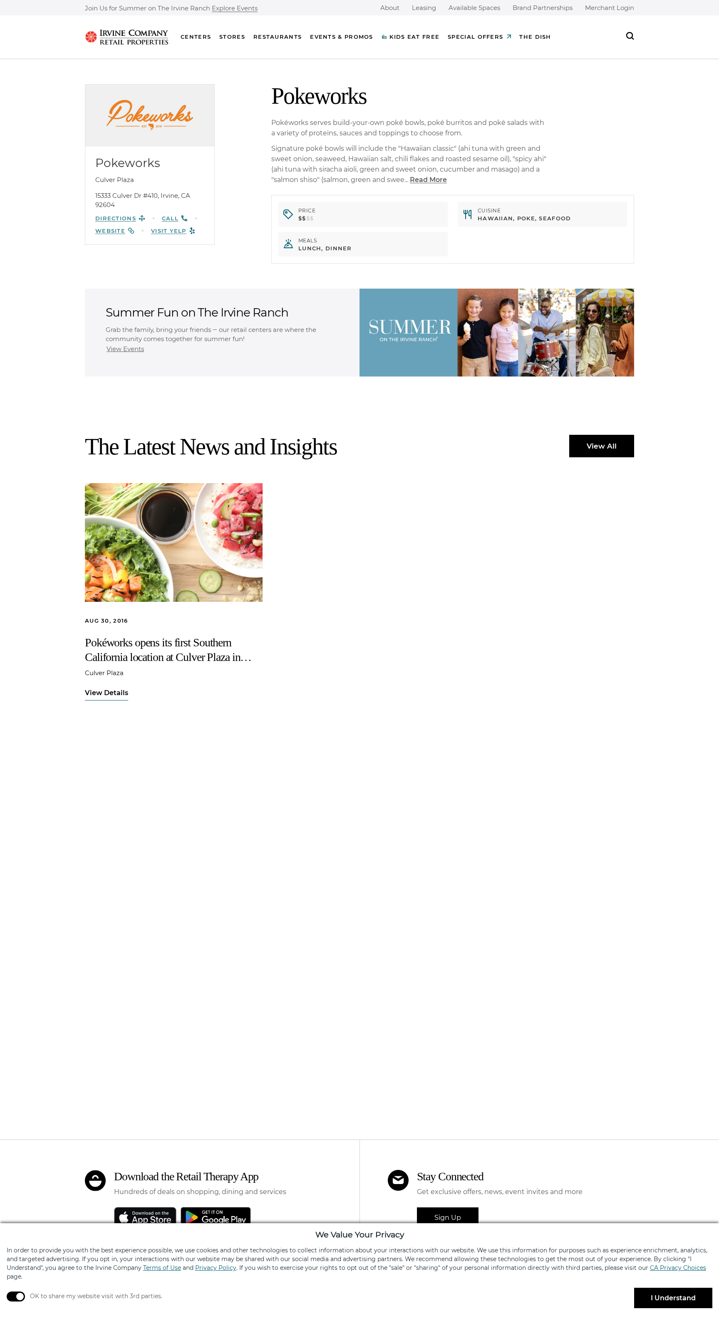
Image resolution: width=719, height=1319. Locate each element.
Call (170, 218)
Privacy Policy (215, 1268)
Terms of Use (162, 1268)
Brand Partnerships (543, 8)
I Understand (673, 1298)
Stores (232, 36)
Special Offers (475, 36)
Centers (196, 36)
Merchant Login (609, 8)
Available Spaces (474, 8)
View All (602, 446)
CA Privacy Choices (678, 1268)
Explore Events (235, 8)
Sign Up (447, 1218)
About (389, 8)
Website (110, 230)
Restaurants (277, 36)
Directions (115, 218)
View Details (106, 693)
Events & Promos (341, 36)
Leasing (424, 8)
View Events (125, 349)
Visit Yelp (168, 230)
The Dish (535, 36)
